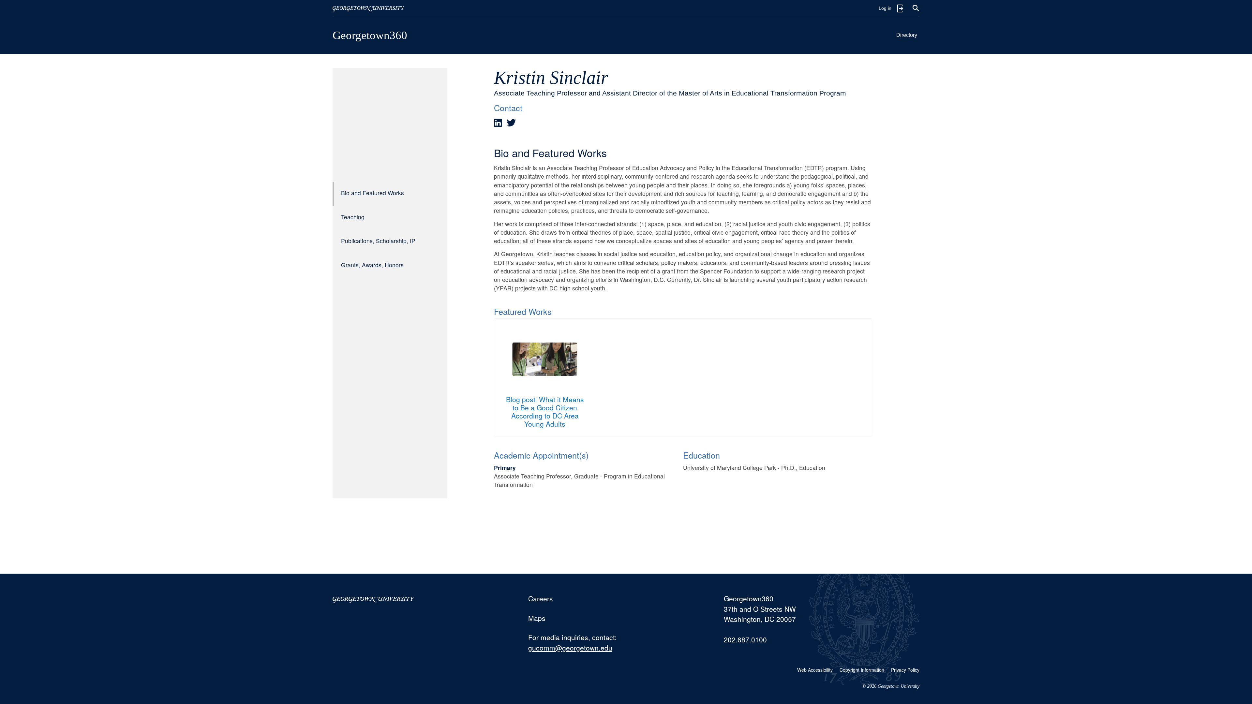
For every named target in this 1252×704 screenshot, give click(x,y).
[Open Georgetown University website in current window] (368, 8)
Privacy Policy (905, 670)
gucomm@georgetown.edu (570, 648)
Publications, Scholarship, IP (378, 241)
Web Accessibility (815, 670)
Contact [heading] (508, 107)
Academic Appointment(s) (541, 455)
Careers (540, 598)
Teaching (353, 217)
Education (701, 455)
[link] (498, 122)
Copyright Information (862, 670)
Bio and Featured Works (372, 193)
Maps (536, 618)
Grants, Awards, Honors (372, 265)
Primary (505, 467)
